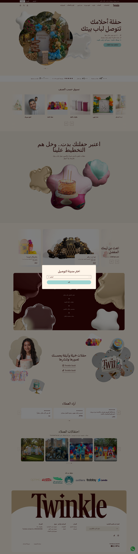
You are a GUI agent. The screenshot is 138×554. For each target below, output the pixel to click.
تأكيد (69, 282)
